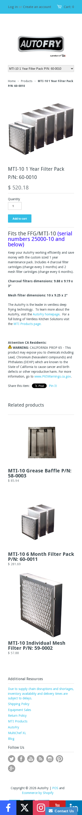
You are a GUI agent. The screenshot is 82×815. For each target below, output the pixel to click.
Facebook (21, 758)
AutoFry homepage (46, 314)
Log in (13, 7)
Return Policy (17, 715)
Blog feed (40, 758)
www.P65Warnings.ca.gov (52, 376)
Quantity (14, 199)
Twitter (11, 758)
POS (55, 788)
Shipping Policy (18, 704)
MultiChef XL (17, 733)
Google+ (11, 768)
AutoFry (13, 727)
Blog (11, 738)
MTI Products (17, 721)
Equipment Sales (19, 710)
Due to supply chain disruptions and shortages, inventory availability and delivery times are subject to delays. (41, 693)
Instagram (50, 758)
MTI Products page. (27, 324)
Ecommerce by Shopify (38, 793)
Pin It (53, 386)
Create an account (37, 7)
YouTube (30, 758)
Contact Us (63, 811)
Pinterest (59, 758)
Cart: (69, 7)
